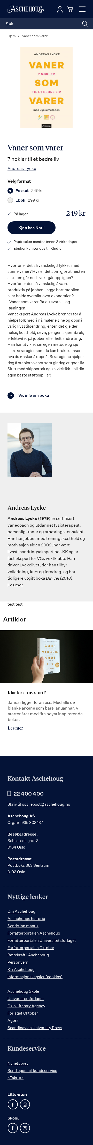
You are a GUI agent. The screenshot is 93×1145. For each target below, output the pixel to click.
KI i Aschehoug (21, 969)
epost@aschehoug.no (50, 804)
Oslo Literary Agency (26, 1005)
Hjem (11, 36)
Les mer (15, 584)
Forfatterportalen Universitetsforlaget (41, 940)
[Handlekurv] (71, 9)
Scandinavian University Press (34, 1027)
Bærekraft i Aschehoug (28, 954)
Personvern (17, 962)
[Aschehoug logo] (25, 9)
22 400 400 (29, 793)
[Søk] (85, 23)
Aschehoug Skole (23, 991)
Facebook (12, 1104)
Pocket (29, 191)
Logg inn (60, 9)
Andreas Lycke (21, 168)
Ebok (27, 200)
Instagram (25, 1104)
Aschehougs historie (26, 918)
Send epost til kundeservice (32, 1070)
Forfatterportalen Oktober (30, 947)
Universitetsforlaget (25, 998)
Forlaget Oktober (22, 1013)
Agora (13, 1020)
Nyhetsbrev (17, 1063)
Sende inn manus (22, 925)
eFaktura (15, 1077)
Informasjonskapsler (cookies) (35, 976)
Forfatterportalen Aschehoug (33, 933)
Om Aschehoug (21, 911)
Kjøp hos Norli (31, 227)
